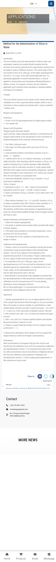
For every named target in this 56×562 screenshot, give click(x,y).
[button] (40, 376)
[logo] (12, 3)
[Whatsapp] (47, 375)
